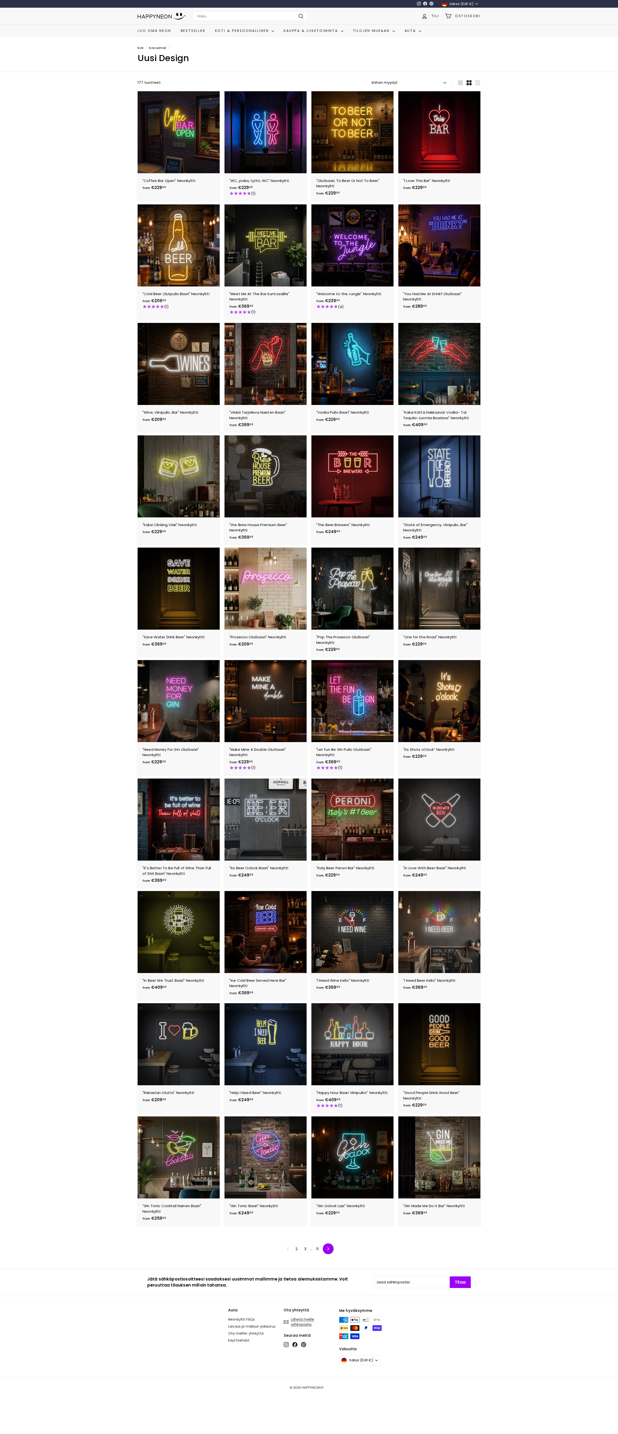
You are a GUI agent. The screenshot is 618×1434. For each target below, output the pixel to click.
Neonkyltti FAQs (241, 1319)
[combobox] (250, 16)
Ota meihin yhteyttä (246, 1333)
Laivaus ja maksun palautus (251, 1326)
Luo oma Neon (154, 30)
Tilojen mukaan (372, 30)
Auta (411, 30)
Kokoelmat (157, 48)
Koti (141, 48)
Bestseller (193, 30)
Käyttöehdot (239, 1340)
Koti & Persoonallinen (243, 30)
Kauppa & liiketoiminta (311, 30)
